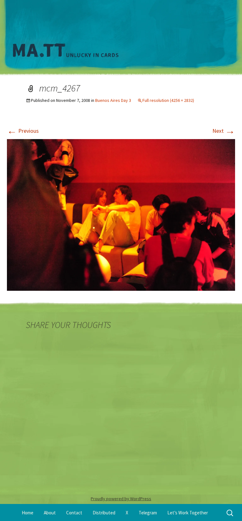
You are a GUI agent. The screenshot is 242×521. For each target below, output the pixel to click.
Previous (23, 130)
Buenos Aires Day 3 (113, 100)
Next (223, 130)
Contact (74, 513)
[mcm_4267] (121, 214)
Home (27, 513)
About (50, 513)
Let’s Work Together (187, 513)
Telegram (148, 513)
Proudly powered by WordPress (121, 498)
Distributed (104, 513)
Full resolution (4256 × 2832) (168, 100)
